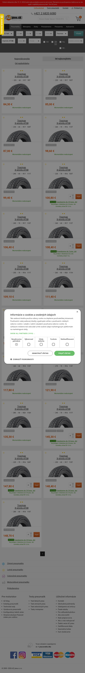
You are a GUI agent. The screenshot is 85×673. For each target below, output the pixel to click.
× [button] (77, 312)
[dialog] (42, 336)
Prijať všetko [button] (64, 353)
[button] (42, 333)
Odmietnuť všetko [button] (40, 353)
